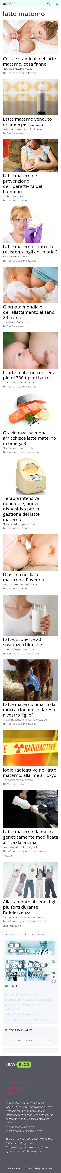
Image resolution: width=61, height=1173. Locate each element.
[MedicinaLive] (8, 3)
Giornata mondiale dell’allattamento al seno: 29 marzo (29, 312)
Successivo (39, 934)
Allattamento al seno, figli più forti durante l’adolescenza (29, 907)
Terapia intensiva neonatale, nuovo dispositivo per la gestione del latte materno (21, 508)
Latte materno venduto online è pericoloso (27, 121)
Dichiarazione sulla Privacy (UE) (23, 1087)
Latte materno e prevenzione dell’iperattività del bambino (22, 183)
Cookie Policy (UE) (16, 1082)
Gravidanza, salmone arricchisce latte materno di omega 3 (29, 438)
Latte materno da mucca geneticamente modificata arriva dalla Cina (30, 837)
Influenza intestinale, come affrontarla (25, 994)
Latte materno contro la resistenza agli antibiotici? (30, 249)
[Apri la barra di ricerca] (48, 3)
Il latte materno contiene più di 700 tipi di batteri (29, 375)
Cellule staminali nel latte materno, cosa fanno (29, 61)
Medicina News (15, 133)
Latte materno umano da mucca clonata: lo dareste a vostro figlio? (30, 709)
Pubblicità (11, 1093)
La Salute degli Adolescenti (21, 921)
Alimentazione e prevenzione (23, 452)
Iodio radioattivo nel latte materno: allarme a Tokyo (29, 772)
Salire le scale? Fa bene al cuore (22, 1014)
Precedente (11, 934)
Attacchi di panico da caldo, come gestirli (27, 1019)
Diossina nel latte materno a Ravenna (23, 577)
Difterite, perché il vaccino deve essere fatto (29, 999)
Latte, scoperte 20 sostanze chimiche (22, 642)
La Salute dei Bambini (18, 200)
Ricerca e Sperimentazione (21, 73)
